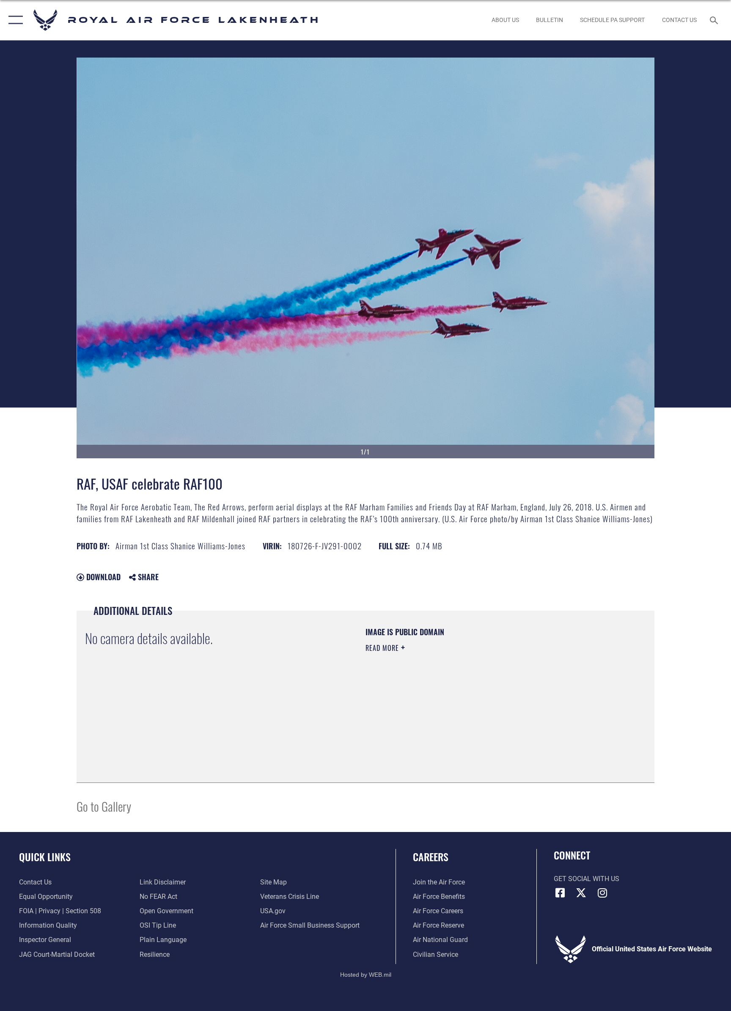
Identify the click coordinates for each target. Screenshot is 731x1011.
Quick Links (45, 856)
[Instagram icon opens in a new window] (602, 893)
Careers (430, 856)
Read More (383, 648)
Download (102, 576)
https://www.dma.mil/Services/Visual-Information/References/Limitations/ (465, 702)
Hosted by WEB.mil (365, 974)
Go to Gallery (104, 806)
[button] (13, 20)
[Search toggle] (715, 20)
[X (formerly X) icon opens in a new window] (581, 893)
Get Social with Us (586, 879)
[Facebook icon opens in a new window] (560, 893)
